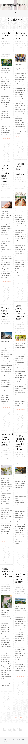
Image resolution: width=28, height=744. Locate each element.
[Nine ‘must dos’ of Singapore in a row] (20, 601)
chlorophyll (6, 458)
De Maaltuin (22, 183)
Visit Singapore (20, 593)
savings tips (20, 330)
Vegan (2, 590)
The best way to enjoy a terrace (5, 312)
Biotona (2, 456)
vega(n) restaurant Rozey (5, 588)
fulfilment (22, 47)
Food (20, 181)
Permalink (3, 56)
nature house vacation (6, 47)
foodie (16, 186)
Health (5, 188)
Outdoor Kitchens (18, 461)
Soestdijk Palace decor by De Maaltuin (19, 168)
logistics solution (18, 50)
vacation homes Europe (5, 52)
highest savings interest (19, 328)
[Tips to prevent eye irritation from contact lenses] (6, 204)
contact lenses (5, 190)
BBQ (24, 456)
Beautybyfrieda (14, 5)
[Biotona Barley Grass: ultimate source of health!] (6, 470)
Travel (9, 45)
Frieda (6, 41)
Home (8, 26)
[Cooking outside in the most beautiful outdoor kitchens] (20, 470)
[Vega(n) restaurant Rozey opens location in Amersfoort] (6, 601)
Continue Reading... (6, 138)
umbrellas (5, 327)
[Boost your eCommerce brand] (20, 58)
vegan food (6, 590)
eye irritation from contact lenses (5, 193)
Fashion (18, 739)
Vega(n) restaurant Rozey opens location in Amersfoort (12, 572)
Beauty (8, 739)
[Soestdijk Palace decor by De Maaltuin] (20, 199)
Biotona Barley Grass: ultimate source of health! (8, 439)
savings (16, 330)
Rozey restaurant (7, 586)
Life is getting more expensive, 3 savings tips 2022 (20, 312)
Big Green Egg (18, 458)
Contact (22, 739)
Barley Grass (6, 454)
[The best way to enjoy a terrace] (6, 335)
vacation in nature (4, 54)
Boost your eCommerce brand (21, 35)
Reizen (18, 591)
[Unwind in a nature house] (6, 62)
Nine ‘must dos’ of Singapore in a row (20, 578)
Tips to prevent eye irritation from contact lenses (5, 173)
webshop (23, 50)
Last (21, 717)
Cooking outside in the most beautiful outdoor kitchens (19, 442)
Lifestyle (5, 45)
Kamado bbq (23, 458)
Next (16, 717)
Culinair (18, 183)
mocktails (19, 186)
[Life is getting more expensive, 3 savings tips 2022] (20, 338)
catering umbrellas (4, 325)
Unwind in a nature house (6, 35)
